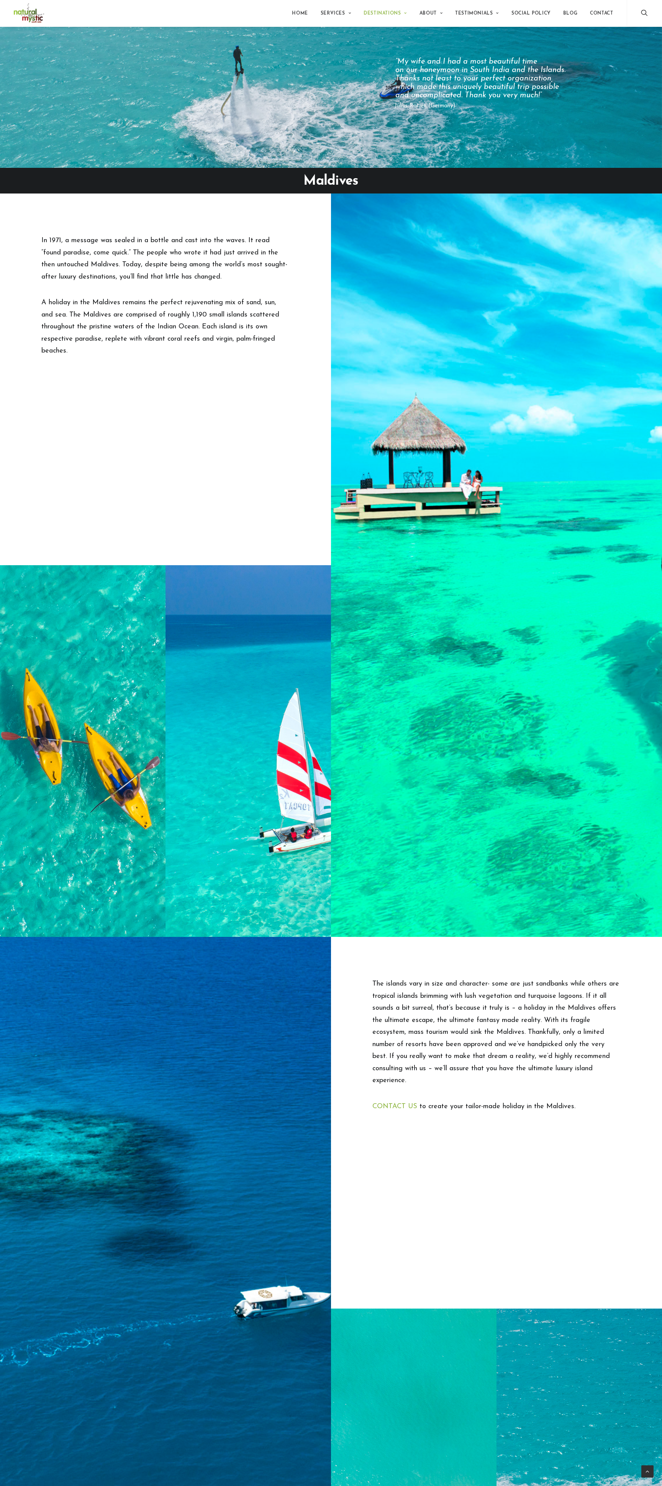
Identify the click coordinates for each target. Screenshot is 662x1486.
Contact (601, 13)
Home (300, 13)
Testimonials (474, 13)
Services (333, 13)
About (428, 13)
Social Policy (531, 13)
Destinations (382, 13)
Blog (570, 13)
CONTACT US (395, 1106)
